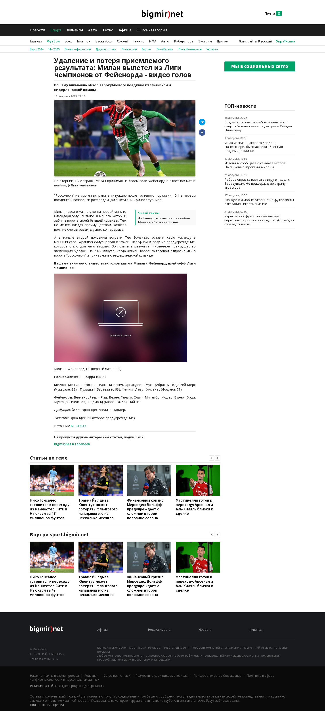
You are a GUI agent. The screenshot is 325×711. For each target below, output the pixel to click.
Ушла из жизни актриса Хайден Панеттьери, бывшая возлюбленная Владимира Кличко (253, 146)
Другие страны (106, 49)
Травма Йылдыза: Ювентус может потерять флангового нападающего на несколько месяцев (98, 509)
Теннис (138, 41)
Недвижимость (159, 629)
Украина (212, 49)
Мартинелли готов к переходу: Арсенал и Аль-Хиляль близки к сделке (194, 507)
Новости (37, 30)
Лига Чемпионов (190, 49)
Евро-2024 (37, 49)
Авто (92, 30)
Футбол (53, 41)
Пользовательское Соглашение (217, 675)
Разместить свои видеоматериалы (162, 675)
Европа (146, 49)
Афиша (125, 30)
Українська (285, 41)
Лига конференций (77, 49)
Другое (222, 41)
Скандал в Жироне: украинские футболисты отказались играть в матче (259, 201)
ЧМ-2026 (53, 49)
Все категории (154, 30)
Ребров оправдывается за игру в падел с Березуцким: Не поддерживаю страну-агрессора (257, 183)
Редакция (91, 675)
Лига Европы (165, 49)
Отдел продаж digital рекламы (81, 686)
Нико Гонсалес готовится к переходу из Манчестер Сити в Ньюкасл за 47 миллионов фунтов (49, 509)
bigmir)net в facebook (72, 444)
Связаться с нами (117, 675)
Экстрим (205, 41)
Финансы (75, 30)
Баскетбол (103, 41)
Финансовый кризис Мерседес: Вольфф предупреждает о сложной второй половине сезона (145, 509)
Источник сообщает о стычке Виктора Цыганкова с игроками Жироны (254, 165)
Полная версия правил (47, 705)
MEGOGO (78, 426)
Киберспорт (183, 41)
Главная (36, 41)
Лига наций (129, 49)
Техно (107, 30)
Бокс (68, 41)
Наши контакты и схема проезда (54, 675)
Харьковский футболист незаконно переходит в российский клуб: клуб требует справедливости (259, 220)
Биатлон (83, 41)
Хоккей (122, 41)
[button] (211, 458)
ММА (152, 41)
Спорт (55, 30)
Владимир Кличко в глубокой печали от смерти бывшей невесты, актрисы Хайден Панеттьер (258, 126)
